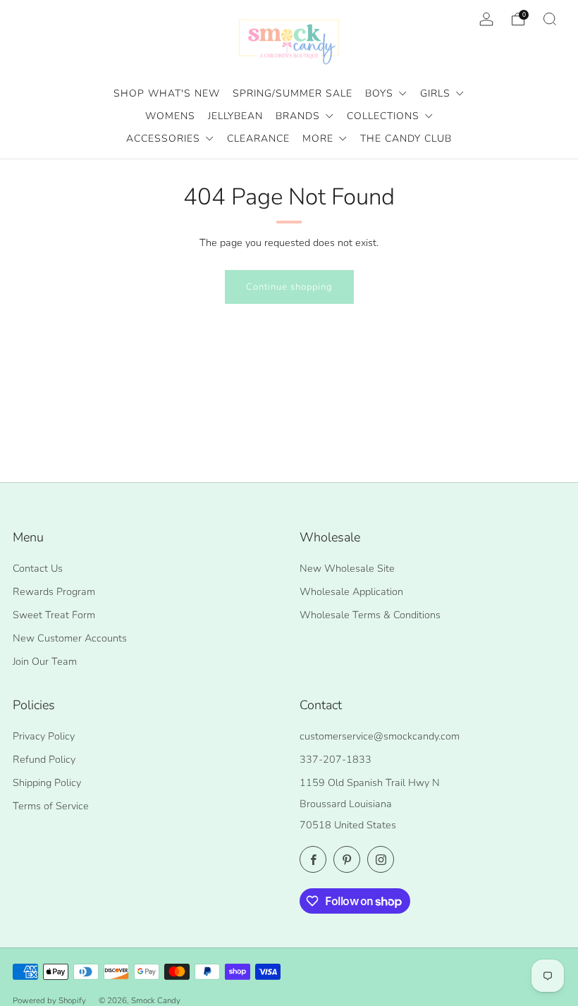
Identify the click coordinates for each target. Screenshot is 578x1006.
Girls (437, 93)
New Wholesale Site (347, 568)
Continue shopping (289, 287)
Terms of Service (51, 806)
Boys (381, 93)
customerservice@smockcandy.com (380, 736)
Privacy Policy (44, 736)
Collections (385, 116)
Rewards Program (54, 591)
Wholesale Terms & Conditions (370, 615)
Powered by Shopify (49, 1000)
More (319, 138)
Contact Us (38, 568)
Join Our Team (45, 661)
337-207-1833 (335, 759)
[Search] (550, 19)
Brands (300, 116)
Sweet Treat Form (54, 615)
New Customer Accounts (70, 638)
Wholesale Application (351, 591)
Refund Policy (44, 759)
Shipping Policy (47, 782)
